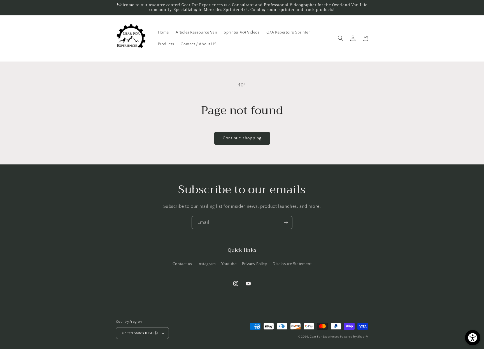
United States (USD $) (140, 333)
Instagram (206, 264)
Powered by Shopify (354, 336)
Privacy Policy (254, 264)
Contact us (182, 264)
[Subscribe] (286, 222)
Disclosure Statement (292, 264)
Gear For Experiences (324, 336)
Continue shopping (242, 138)
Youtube (228, 264)
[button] (340, 38)
